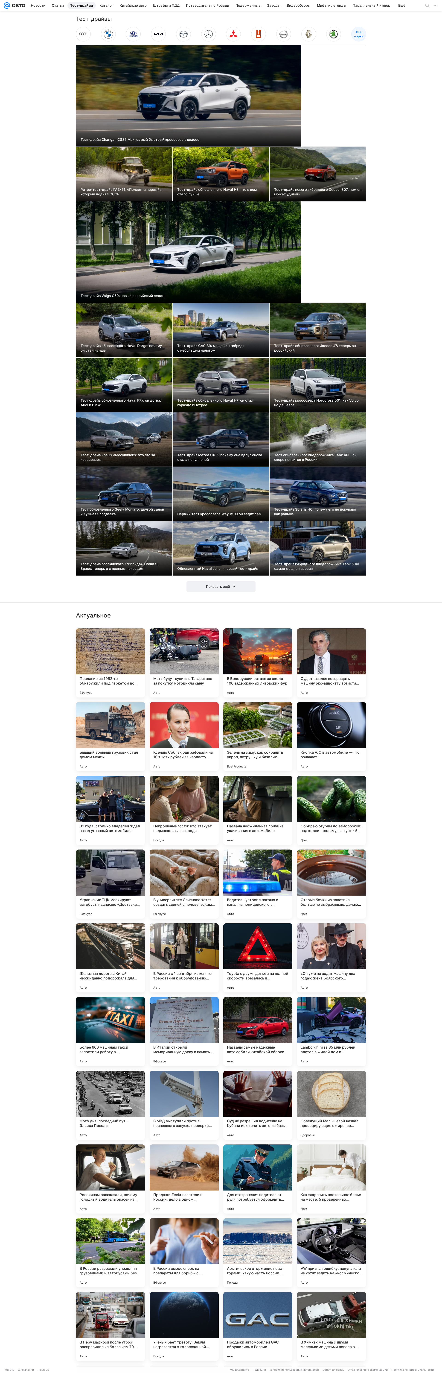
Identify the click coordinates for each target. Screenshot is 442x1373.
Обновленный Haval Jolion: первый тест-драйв (217, 568)
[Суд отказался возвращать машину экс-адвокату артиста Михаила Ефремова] (331, 662)
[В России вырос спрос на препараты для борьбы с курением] (184, 1252)
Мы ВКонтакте (239, 1369)
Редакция (259, 1369)
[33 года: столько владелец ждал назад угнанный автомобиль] (110, 810)
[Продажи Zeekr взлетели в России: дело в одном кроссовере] (184, 1179)
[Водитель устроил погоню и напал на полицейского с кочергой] (257, 884)
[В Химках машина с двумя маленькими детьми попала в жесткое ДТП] (331, 1326)
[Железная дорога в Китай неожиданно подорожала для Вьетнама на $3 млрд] (110, 957)
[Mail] (7, 5)
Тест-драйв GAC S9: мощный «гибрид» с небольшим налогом (211, 348)
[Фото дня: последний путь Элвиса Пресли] (110, 1105)
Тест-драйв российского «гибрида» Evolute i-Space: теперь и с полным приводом (120, 566)
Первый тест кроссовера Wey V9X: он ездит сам (219, 514)
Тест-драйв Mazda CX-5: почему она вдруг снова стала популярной (219, 457)
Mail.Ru (9, 1369)
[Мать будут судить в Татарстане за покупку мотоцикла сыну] (184, 662)
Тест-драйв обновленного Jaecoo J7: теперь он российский (315, 348)
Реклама (43, 1369)
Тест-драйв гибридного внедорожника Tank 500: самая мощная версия (316, 566)
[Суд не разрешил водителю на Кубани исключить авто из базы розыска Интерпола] (257, 1105)
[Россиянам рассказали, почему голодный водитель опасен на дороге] (110, 1179)
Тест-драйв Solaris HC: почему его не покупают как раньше (315, 511)
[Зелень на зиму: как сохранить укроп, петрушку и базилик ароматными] (257, 736)
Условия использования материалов (294, 1369)
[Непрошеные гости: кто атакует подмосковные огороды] (184, 810)
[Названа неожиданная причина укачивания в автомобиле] (257, 810)
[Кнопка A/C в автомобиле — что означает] (331, 736)
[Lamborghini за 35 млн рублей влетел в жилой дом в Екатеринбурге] (331, 1031)
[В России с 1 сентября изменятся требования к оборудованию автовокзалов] (184, 957)
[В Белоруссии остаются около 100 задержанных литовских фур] (257, 662)
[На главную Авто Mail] (17, 5)
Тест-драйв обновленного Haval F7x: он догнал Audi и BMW (121, 402)
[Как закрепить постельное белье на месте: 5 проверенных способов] (331, 1179)
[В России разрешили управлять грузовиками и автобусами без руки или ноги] (110, 1252)
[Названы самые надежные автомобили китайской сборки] (257, 1031)
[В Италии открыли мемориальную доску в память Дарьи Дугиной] (184, 1031)
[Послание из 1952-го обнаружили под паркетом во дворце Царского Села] (110, 662)
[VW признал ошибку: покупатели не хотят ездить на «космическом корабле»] (331, 1252)
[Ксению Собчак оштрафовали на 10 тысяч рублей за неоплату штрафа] (184, 736)
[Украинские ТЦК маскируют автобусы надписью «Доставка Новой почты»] (110, 884)
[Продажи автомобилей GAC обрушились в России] (257, 1326)
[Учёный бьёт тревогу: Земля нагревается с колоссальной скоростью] (184, 1326)
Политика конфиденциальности (412, 1369)
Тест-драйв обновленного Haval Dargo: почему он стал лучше (121, 348)
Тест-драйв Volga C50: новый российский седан (122, 296)
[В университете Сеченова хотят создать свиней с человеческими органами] (184, 884)
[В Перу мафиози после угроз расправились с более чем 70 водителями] (110, 1326)
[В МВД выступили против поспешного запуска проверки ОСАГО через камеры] (184, 1105)
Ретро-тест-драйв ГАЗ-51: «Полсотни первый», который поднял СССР (122, 191)
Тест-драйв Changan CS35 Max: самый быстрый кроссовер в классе (140, 139)
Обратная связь (333, 1369)
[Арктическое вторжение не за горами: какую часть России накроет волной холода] (257, 1252)
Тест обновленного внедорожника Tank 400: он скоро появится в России (315, 457)
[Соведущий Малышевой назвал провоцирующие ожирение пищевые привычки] (331, 1105)
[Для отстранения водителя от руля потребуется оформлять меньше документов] (257, 1179)
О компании (26, 1369)
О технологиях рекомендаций (368, 1369)
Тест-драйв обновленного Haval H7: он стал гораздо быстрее (215, 402)
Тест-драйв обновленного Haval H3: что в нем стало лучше (217, 191)
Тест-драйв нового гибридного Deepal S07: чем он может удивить (317, 191)
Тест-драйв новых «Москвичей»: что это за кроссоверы (118, 457)
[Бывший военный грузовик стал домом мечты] (110, 736)
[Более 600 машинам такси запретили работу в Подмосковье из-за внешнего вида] (110, 1031)
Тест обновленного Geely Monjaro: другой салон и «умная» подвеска (122, 511)
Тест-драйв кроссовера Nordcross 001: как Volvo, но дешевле (317, 402)
